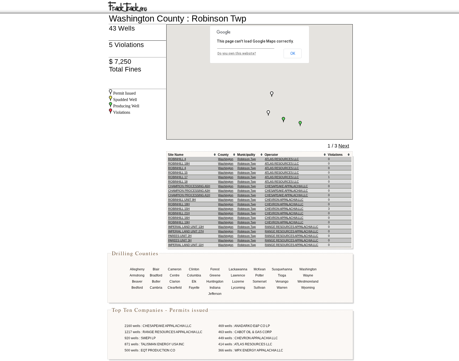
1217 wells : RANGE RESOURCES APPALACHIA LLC (163, 332)
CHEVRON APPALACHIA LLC (284, 199)
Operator (271, 155)
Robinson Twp (246, 159)
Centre (175, 275)
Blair (156, 269)
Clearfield (175, 287)
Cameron (174, 269)
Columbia (194, 275)
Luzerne (238, 281)
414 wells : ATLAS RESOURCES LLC (245, 344)
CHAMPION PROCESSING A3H (189, 190)
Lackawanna (238, 269)
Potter (259, 275)
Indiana (215, 287)
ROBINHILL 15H (179, 208)
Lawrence (238, 275)
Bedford (137, 287)
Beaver (137, 281)
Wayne (308, 275)
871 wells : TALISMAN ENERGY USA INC (154, 344)
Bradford (156, 275)
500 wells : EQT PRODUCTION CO (150, 350)
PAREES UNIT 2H (180, 235)
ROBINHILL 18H (179, 163)
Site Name (176, 155)
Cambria (156, 287)
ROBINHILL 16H (179, 217)
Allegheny (137, 269)
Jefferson (215, 294)
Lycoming (238, 287)
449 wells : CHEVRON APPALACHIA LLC (248, 338)
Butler (156, 281)
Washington (225, 159)
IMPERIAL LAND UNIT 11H (185, 244)
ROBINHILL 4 (177, 159)
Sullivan (259, 287)
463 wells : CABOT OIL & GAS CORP (245, 332)
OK (292, 53)
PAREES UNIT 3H (180, 240)
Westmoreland (308, 281)
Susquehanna (282, 269)
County (223, 155)
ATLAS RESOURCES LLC (282, 159)
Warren (282, 287)
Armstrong (137, 275)
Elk (194, 281)
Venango (281, 281)
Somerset (259, 281)
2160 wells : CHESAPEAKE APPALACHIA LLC (158, 326)
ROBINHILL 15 (178, 172)
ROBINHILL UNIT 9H (182, 199)
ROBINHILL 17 (178, 177)
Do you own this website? (237, 53)
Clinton (194, 269)
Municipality (246, 155)
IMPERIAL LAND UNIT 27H (186, 231)
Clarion (174, 281)
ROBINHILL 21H (179, 213)
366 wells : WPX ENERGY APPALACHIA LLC (250, 350)
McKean (260, 269)
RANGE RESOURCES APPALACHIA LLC (291, 226)
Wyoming (308, 287)
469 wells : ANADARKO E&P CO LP (244, 326)
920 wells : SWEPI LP (140, 338)
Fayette (194, 287)
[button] (271, 94)
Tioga (282, 275)
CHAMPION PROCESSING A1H (189, 195)
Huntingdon (214, 281)
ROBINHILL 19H (179, 222)
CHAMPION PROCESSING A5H (189, 186)
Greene (215, 275)
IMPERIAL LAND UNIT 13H (186, 226)
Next (343, 146)
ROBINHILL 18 (178, 181)
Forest (214, 269)
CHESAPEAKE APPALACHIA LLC (286, 186)
